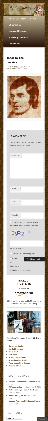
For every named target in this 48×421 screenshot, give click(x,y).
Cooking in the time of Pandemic (22, 381)
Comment (15, 155)
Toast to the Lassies (19, 68)
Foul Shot (13, 354)
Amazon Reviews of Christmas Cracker (25, 401)
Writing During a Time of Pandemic (23, 389)
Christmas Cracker (16, 346)
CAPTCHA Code (16, 249)
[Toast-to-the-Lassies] (24, 97)
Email (16, 202)
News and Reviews (17, 31)
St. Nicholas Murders (17, 357)
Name (16, 189)
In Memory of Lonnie (18, 37)
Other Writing (15, 24)
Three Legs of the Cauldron (20, 363)
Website (14, 215)
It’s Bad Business (16, 349)
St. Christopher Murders (18, 360)
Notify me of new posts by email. (24, 253)
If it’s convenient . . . (17, 387)
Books (33, 18)
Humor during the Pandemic (20, 395)
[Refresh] (29, 231)
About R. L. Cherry (17, 18)
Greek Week (13, 351)
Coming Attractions (17, 365)
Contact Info (14, 43)
